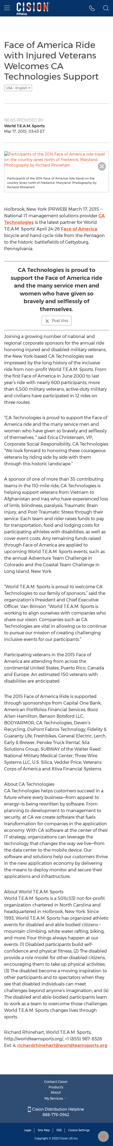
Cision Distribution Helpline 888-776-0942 (57, 1112)
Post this (60, 320)
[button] (92, 8)
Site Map (44, 1130)
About (56, 1092)
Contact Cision (55, 1082)
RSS (59, 1130)
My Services (54, 1098)
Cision (64, 1138)
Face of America (79, 229)
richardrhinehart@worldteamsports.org (62, 1045)
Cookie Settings (79, 1130)
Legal (27, 1130)
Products (56, 1087)
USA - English (17, 88)
